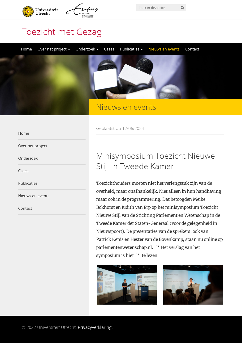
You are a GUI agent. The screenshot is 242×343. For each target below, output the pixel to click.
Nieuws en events (164, 49)
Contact (192, 49)
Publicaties (130, 49)
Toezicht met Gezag (61, 31)
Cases (109, 49)
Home (26, 49)
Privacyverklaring (95, 327)
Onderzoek (86, 49)
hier (130, 255)
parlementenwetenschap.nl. (125, 247)
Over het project (53, 49)
